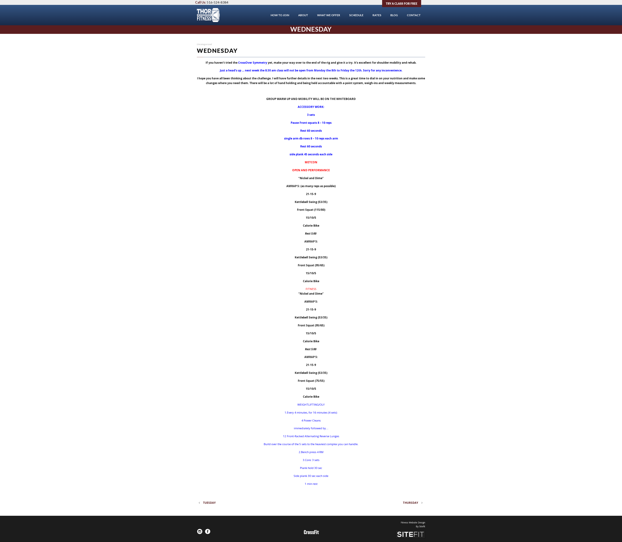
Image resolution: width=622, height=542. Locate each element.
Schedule (356, 15)
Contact (414, 15)
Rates (377, 15)
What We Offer (328, 15)
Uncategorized (204, 44)
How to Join (280, 15)
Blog (394, 15)
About (303, 15)
